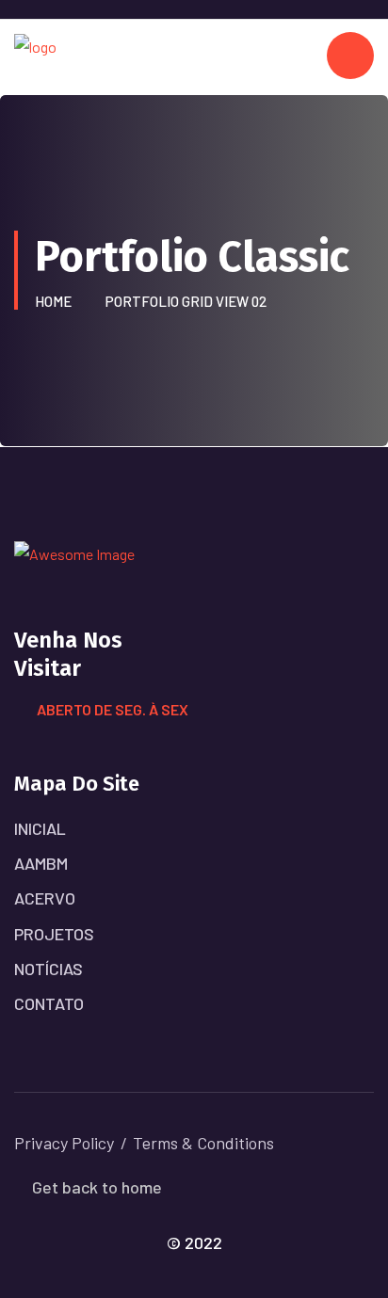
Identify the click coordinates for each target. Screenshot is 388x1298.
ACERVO (44, 898)
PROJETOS (54, 933)
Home (56, 301)
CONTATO (49, 1003)
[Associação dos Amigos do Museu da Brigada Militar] (35, 55)
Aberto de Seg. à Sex (112, 709)
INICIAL (40, 828)
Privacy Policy (64, 1142)
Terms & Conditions (203, 1142)
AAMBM (41, 863)
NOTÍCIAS (48, 968)
